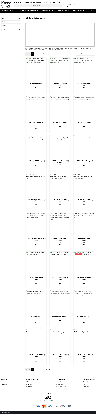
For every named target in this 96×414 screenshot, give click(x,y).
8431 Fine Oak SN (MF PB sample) (36, 355)
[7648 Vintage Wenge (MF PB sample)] (84, 302)
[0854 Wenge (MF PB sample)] (36, 185)
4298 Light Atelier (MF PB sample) (60, 239)
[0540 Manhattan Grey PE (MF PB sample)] (60, 146)
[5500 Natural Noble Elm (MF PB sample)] (60, 263)
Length (3, 18)
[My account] (89, 5)
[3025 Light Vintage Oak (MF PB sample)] (36, 224)
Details (84, 286)
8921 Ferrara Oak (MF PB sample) (84, 355)
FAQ (84, 384)
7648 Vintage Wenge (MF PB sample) (84, 317)
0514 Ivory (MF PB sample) (60, 122)
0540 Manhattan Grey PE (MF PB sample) (60, 161)
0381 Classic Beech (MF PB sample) (36, 123)
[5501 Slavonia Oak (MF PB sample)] (84, 263)
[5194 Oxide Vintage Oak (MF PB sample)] (36, 263)
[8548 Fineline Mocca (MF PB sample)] (60, 340)
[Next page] (46, 54)
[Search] (60, 5)
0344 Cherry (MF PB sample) (59, 83)
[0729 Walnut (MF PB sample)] (84, 146)
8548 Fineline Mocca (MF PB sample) (60, 355)
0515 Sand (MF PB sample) (84, 122)
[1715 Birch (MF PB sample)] (60, 185)
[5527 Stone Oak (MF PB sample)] (36, 302)
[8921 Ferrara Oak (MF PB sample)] (84, 340)
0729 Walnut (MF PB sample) (83, 161)
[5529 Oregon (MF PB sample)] (60, 302)
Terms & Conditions (60, 384)
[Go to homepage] (6, 4)
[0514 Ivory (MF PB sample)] (60, 108)
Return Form (29, 384)
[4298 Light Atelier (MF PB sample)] (60, 224)
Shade (3, 21)
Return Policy (29, 386)
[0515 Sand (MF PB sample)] (84, 108)
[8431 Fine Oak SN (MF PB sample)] (36, 340)
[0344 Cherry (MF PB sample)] (60, 69)
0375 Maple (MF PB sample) (84, 83)
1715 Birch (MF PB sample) (60, 199)
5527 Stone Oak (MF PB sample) (36, 317)
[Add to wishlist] (44, 83)
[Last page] (49, 54)
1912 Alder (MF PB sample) (84, 199)
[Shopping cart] (93, 5)
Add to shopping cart (36, 92)
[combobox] (36, 5)
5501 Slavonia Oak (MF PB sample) (84, 278)
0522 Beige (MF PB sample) (36, 161)
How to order (86, 386)
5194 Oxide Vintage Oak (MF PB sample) (36, 278)
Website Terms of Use (61, 386)
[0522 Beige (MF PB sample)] (36, 146)
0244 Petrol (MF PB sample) (36, 83)
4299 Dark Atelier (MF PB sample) (83, 239)
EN (67, 6)
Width (3, 29)
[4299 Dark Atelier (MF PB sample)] (84, 224)
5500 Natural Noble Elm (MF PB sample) (60, 278)
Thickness (4, 25)
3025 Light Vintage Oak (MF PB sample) (36, 239)
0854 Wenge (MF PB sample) (36, 199)
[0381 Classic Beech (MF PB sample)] (36, 108)
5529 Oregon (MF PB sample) (60, 316)
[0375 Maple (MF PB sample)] (84, 69)
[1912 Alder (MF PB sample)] (84, 185)
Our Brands (4, 384)
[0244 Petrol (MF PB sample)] (36, 69)
